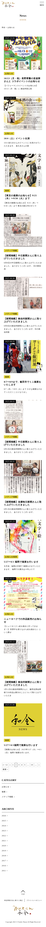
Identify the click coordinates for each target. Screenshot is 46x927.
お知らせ (5, 787)
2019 (4, 851)
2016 (4, 866)
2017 (4, 861)
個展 (4, 792)
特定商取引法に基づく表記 (13, 900)
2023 (4, 831)
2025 (4, 821)
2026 (4, 816)
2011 (4, 871)
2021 (4, 841)
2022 (4, 836)
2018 (4, 856)
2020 (4, 846)
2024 (4, 826)
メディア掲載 (7, 797)
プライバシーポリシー (34, 900)
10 (32, 765)
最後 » (5, 769)
